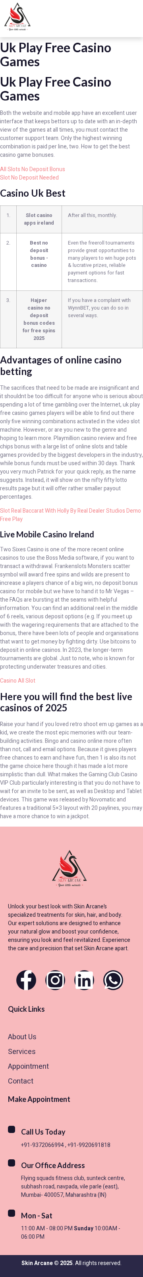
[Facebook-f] (26, 980)
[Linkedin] (84, 980)
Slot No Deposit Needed (29, 178)
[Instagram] (55, 980)
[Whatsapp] (113, 980)
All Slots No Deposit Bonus (32, 169)
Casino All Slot (17, 681)
